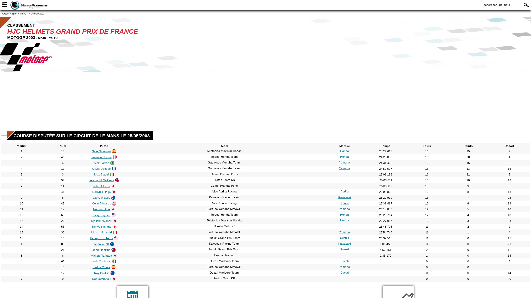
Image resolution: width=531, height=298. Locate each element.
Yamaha (344, 162)
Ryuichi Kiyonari (101, 220)
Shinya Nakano (101, 226)
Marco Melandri (101, 232)
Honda (344, 151)
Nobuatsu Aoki (101, 278)
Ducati (344, 261)
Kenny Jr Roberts (101, 238)
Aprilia (345, 191)
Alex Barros (101, 163)
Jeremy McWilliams (101, 180)
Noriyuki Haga (101, 191)
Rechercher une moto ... (497, 4)
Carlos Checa (101, 267)
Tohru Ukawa (101, 186)
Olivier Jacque (101, 168)
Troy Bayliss (101, 273)
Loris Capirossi (101, 261)
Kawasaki (344, 197)
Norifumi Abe (101, 209)
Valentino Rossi (101, 157)
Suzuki (344, 237)
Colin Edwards (101, 203)
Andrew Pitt (101, 244)
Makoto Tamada (101, 255)
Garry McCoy (101, 197)
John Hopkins (101, 249)
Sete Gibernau (101, 151)
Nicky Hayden (102, 215)
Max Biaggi (101, 174)
